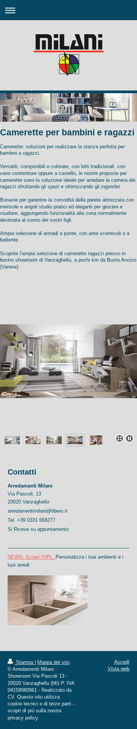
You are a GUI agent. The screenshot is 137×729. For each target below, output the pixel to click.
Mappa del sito (53, 662)
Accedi (121, 662)
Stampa (24, 662)
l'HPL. (48, 557)
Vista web (118, 669)
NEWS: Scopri (24, 557)
